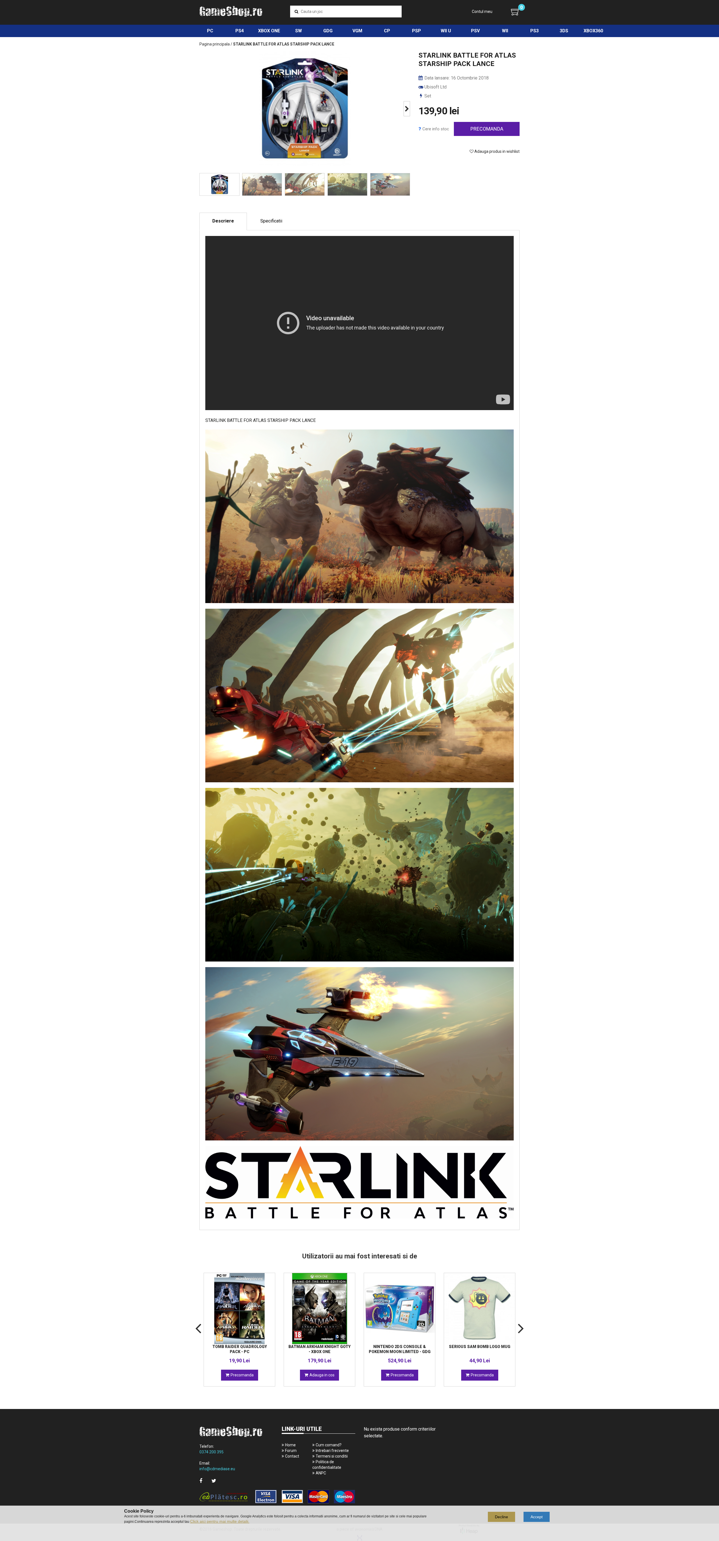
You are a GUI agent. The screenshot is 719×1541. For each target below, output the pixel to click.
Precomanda (486, 129)
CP (387, 30)
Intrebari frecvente (332, 1450)
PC (210, 30)
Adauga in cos (322, 1375)
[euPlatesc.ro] (277, 1497)
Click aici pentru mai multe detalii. (219, 1521)
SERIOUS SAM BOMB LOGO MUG (479, 1346)
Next (407, 108)
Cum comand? (329, 1445)
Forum (291, 1450)
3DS (564, 30)
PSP (416, 30)
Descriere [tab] (223, 221)
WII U (446, 30)
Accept (537, 1517)
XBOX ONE (269, 30)
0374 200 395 (211, 1452)
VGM (357, 30)
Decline (501, 1517)
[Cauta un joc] (296, 11)
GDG (328, 30)
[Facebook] (200, 1481)
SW (298, 30)
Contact (292, 1456)
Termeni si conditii (332, 1456)
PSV (475, 30)
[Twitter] (213, 1481)
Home (290, 1445)
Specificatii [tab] (271, 221)
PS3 (534, 30)
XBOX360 (593, 30)
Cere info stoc (435, 128)
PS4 (239, 30)
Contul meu (482, 11)
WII (505, 30)
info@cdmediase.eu (217, 1469)
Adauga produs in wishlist (497, 151)
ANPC (321, 1473)
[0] (515, 11)
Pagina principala (214, 44)
